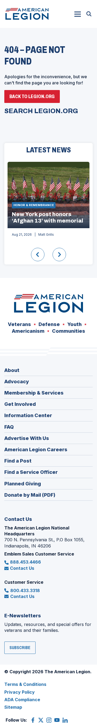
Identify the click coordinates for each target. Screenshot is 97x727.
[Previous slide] (37, 254)
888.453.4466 (25, 562)
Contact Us (22, 568)
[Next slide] (59, 254)
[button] (77, 14)
